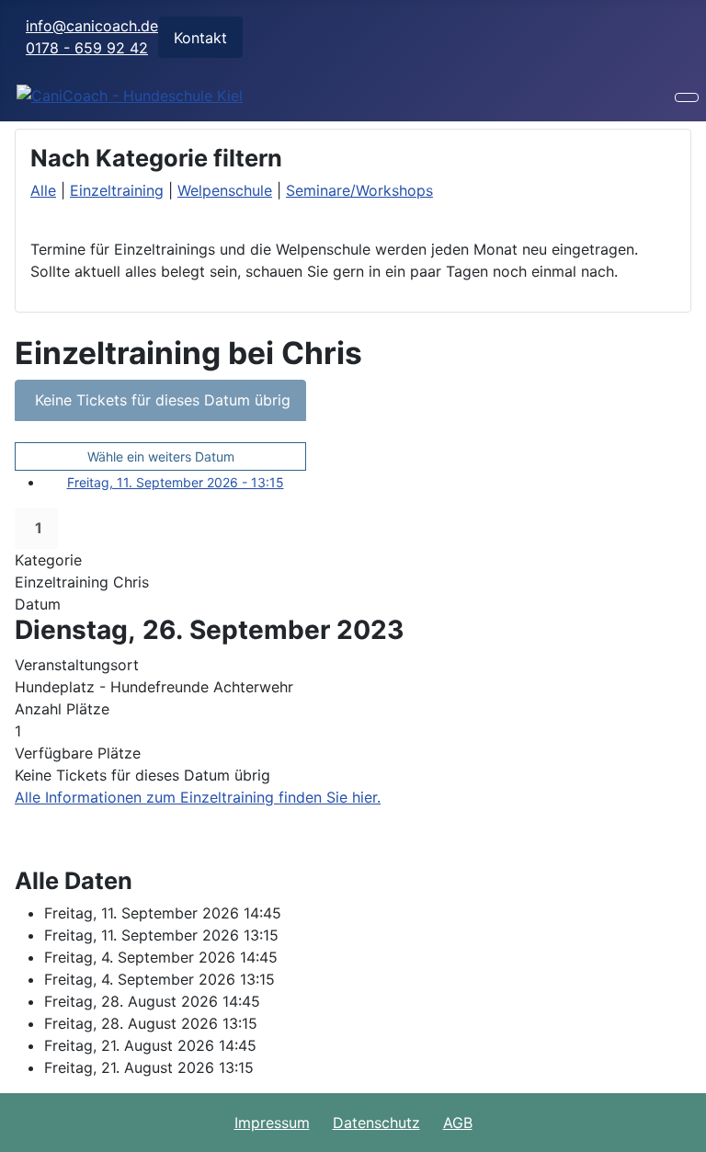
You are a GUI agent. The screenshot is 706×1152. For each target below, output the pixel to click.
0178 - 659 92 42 (87, 48)
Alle (43, 190)
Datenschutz (376, 1122)
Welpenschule (224, 190)
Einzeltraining (117, 190)
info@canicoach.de (92, 26)
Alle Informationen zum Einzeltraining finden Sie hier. (198, 797)
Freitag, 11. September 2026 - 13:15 (175, 482)
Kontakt (200, 38)
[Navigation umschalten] (687, 97)
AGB (458, 1122)
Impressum (272, 1122)
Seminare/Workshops (359, 190)
